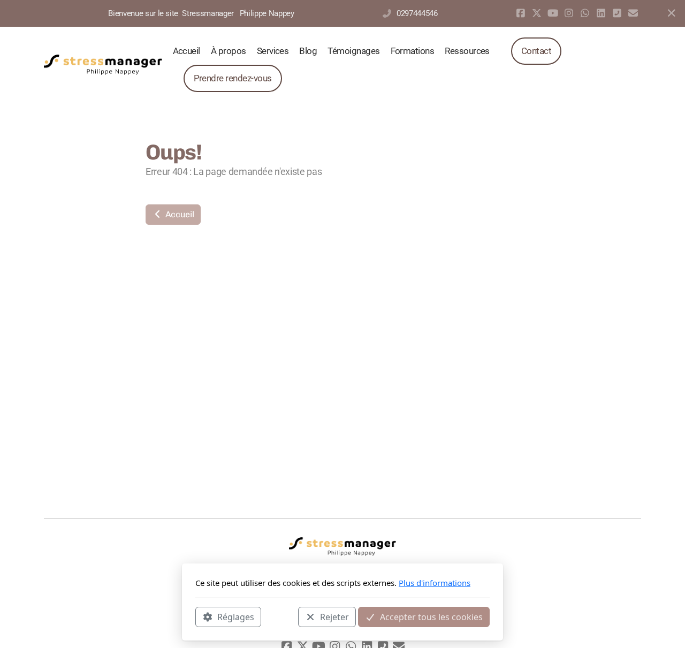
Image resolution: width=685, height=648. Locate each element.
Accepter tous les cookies (431, 616)
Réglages (235, 616)
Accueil (178, 214)
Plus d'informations (434, 582)
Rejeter (334, 616)
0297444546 (417, 13)
